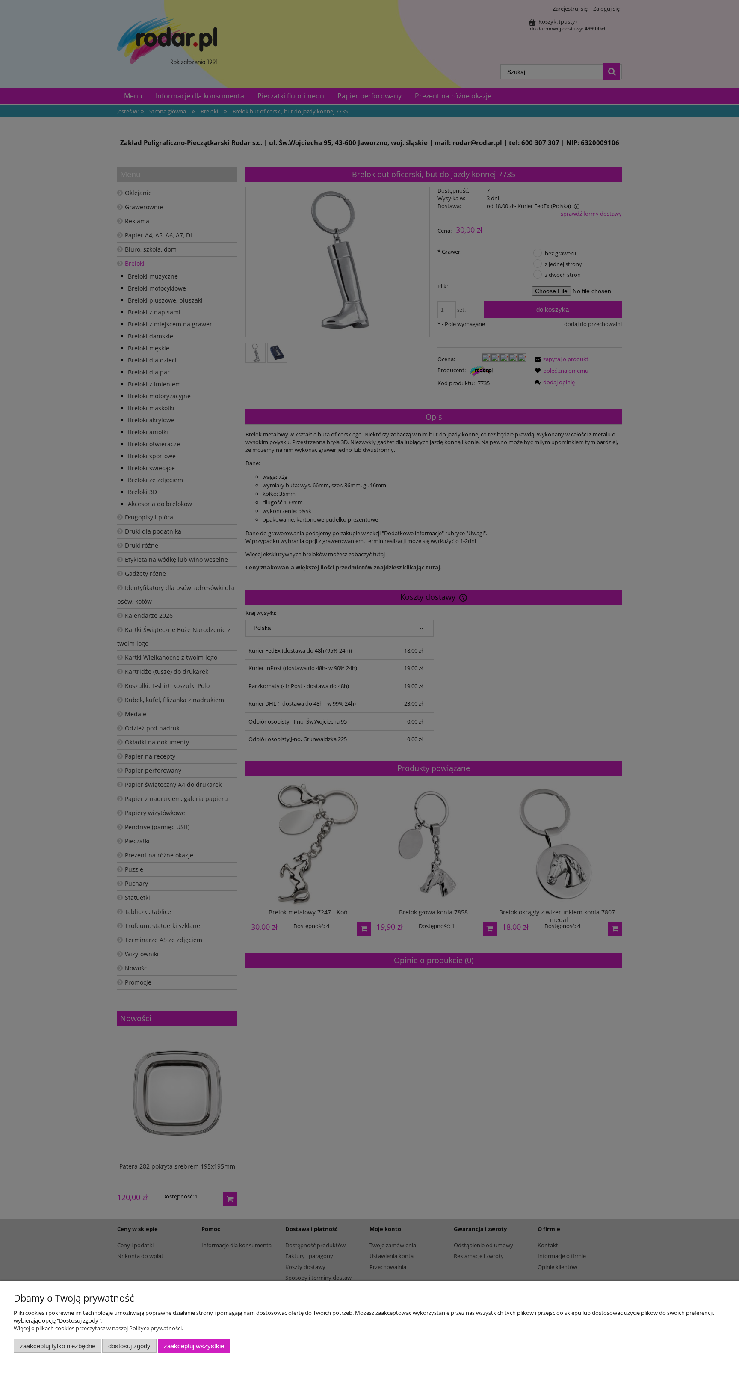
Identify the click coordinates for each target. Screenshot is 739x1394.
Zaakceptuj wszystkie (194, 1346)
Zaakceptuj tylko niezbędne (57, 1346)
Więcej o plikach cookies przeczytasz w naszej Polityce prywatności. (98, 1328)
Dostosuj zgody (129, 1346)
